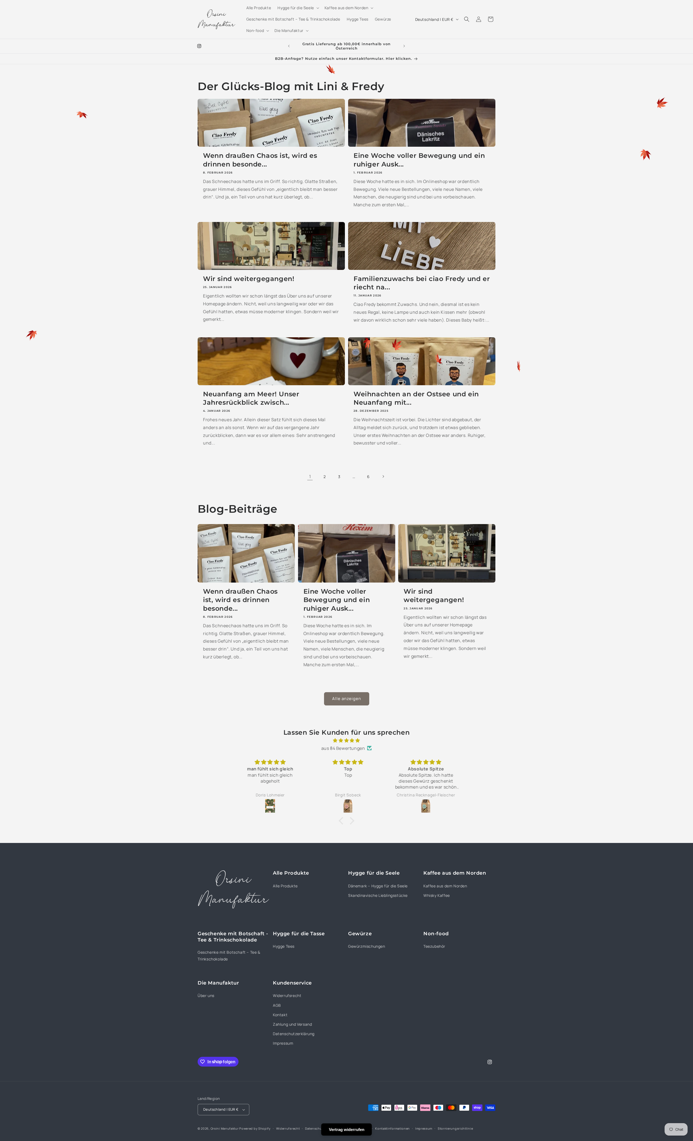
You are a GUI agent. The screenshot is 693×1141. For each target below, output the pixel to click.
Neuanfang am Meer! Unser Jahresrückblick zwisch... (251, 398)
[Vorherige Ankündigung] (289, 46)
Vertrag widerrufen (346, 1129)
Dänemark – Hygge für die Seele (378, 885)
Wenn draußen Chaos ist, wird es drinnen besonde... (260, 160)
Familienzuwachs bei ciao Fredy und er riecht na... (422, 283)
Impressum (283, 1043)
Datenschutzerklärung (294, 1033)
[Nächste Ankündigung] (404, 46)
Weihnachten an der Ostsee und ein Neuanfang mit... (416, 398)
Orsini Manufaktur (225, 1128)
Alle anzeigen (346, 698)
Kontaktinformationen (392, 1128)
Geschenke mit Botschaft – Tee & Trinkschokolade (229, 956)
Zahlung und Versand (292, 1024)
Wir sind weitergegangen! (248, 279)
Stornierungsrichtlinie (455, 1128)
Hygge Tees (284, 946)
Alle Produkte (285, 885)
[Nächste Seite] (383, 476)
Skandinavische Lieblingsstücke (378, 895)
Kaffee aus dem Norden (445, 885)
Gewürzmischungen (366, 946)
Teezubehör (434, 946)
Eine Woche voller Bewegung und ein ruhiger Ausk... (419, 160)
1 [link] (310, 476)
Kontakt (280, 1014)
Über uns (206, 995)
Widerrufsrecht (287, 995)
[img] (346, 740)
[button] (297, 8)
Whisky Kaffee (436, 895)
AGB (277, 1005)
